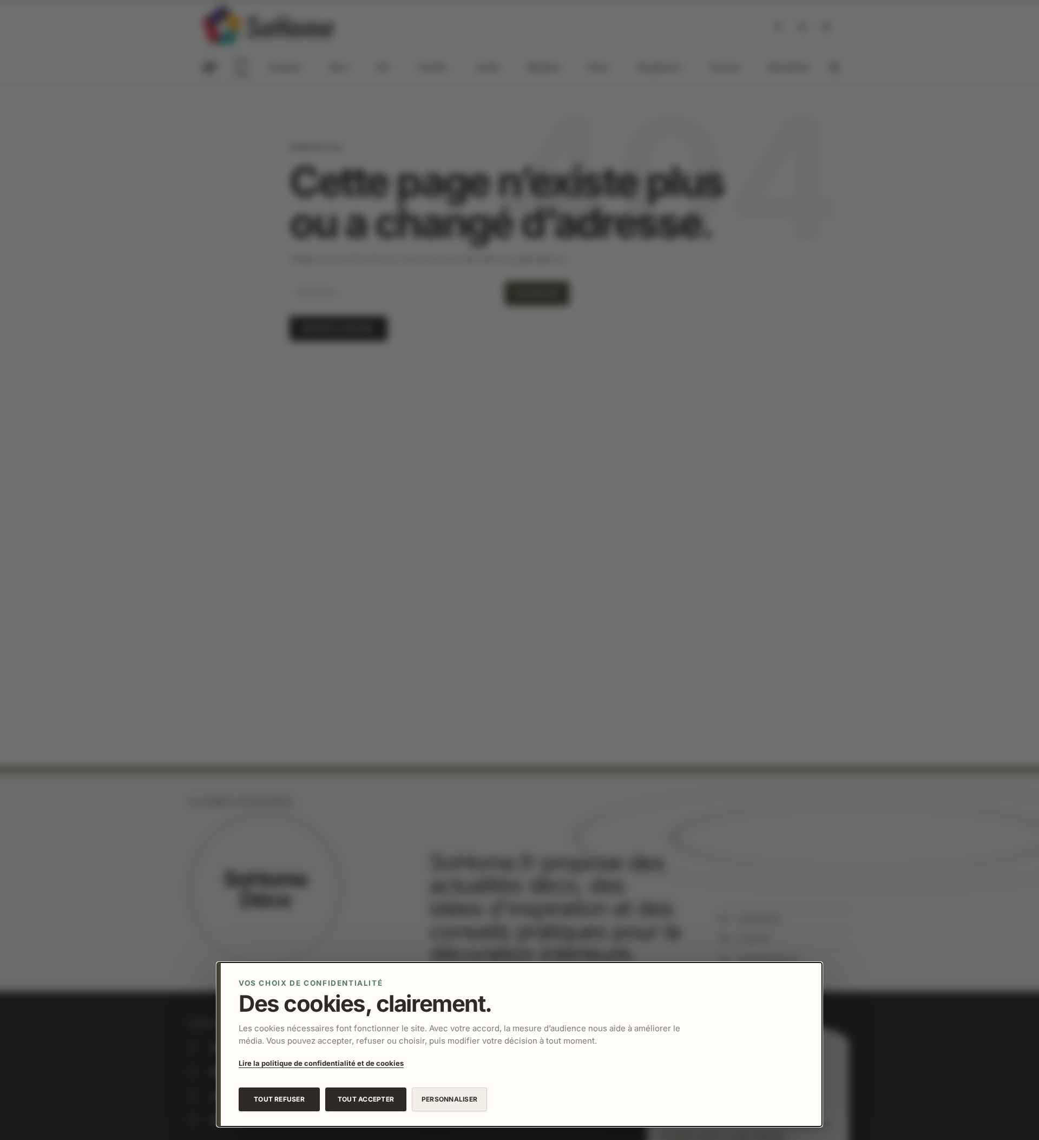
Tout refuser (279, 1099)
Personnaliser (449, 1099)
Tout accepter (366, 1099)
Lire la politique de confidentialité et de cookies (321, 1063)
